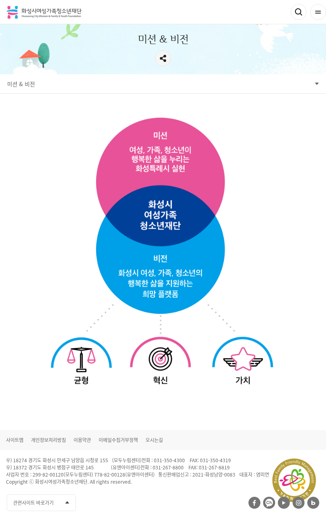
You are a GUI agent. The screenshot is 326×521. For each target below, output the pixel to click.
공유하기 (163, 58)
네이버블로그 (313, 503)
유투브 (284, 503)
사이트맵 (14, 440)
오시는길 (154, 440)
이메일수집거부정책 (118, 440)
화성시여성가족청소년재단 (44, 12)
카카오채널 (269, 503)
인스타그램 (299, 503)
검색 (299, 12)
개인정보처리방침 (48, 440)
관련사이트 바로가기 (33, 502)
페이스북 (254, 503)
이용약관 (82, 440)
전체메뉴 (318, 12)
